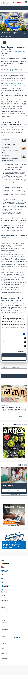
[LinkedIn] (15, 2)
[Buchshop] (14, 582)
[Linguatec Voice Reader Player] (4, 42)
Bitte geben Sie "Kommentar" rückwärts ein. (10, 367)
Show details (21, 351)
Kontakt (2, 648)
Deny (14, 358)
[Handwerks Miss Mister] (14, 571)
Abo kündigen (4, 645)
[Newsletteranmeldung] (14, 514)
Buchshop (3, 660)
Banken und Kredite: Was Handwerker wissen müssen (13, 8)
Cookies (2, 655)
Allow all (14, 355)
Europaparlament (12, 83)
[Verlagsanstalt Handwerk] (14, 586)
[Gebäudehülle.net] (14, 563)
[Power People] (14, 567)
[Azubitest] (14, 575)
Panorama (3, 620)
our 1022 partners (9, 318)
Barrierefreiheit (4, 653)
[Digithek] (14, 591)
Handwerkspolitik (5, 604)
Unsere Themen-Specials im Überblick (14, 494)
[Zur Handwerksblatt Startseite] (4, 3)
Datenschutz (3, 650)
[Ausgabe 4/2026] (14, 442)
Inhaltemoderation (4, 658)
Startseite (3, 641)
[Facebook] (13, 2)
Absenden (14, 376)
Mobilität (3, 607)
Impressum (3, 643)
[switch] (25, 338)
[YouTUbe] (18, 2)
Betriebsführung (4, 600)
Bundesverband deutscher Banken (17, 85)
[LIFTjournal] (14, 578)
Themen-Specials (5, 629)
